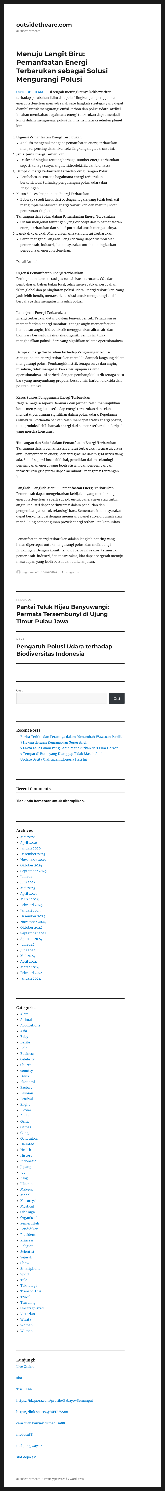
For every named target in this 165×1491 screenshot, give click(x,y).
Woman (26, 1325)
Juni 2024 (28, 950)
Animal (26, 1020)
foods (24, 1116)
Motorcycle (29, 1201)
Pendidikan (29, 1229)
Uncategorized (70, 572)
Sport (24, 1274)
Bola (23, 1048)
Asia (23, 1031)
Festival (26, 1099)
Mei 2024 (27, 956)
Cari (19, 690)
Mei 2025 (27, 888)
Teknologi (28, 1285)
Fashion (26, 1093)
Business (27, 1054)
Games (25, 1127)
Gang (24, 1133)
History (26, 1155)
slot (19, 1378)
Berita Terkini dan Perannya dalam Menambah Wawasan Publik (71, 737)
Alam (24, 1014)
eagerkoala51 (30, 572)
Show (24, 1263)
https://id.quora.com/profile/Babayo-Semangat (54, 1400)
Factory (26, 1087)
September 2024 (33, 933)
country (26, 1070)
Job (23, 1172)
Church (26, 1065)
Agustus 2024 (31, 939)
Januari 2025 (30, 910)
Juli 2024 (27, 944)
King (24, 1178)
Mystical (27, 1206)
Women (26, 1331)
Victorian (27, 1314)
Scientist (27, 1252)
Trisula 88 (24, 1389)
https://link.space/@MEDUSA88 (42, 1412)
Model (25, 1195)
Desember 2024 (32, 916)
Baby (24, 1037)
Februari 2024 (31, 973)
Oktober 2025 (31, 865)
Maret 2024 (29, 967)
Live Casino (25, 1367)
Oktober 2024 (31, 927)
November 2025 (33, 860)
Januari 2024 (30, 978)
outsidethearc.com (44, 24)
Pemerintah (29, 1223)
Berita (25, 1042)
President (28, 1235)
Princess (27, 1240)
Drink (24, 1076)
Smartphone (30, 1269)
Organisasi (28, 1218)
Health (25, 1150)
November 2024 (33, 922)
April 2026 (28, 843)
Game (25, 1121)
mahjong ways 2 (29, 1446)
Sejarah (26, 1257)
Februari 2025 (31, 905)
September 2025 (33, 871)
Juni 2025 (28, 882)
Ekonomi (27, 1082)
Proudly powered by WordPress (64, 1479)
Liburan (26, 1184)
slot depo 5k (26, 1457)
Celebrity (27, 1059)
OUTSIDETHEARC (30, 92)
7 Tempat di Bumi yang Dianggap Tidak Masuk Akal (61, 754)
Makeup (26, 1189)
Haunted (27, 1144)
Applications (30, 1025)
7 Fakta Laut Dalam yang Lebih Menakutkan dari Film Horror (69, 748)
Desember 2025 (32, 854)
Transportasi (30, 1291)
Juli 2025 (27, 877)
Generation (29, 1138)
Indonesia (28, 1161)
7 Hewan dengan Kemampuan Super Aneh (54, 742)
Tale (23, 1280)
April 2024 (28, 961)
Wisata (25, 1319)
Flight (25, 1104)
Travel (25, 1297)
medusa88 (24, 1434)
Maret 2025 (29, 899)
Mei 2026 (27, 837)
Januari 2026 (30, 848)
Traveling (28, 1302)
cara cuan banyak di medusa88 (40, 1423)
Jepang (25, 1167)
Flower (25, 1110)
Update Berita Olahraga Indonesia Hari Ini (53, 759)
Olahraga (27, 1212)
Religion (27, 1246)
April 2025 (28, 893)
